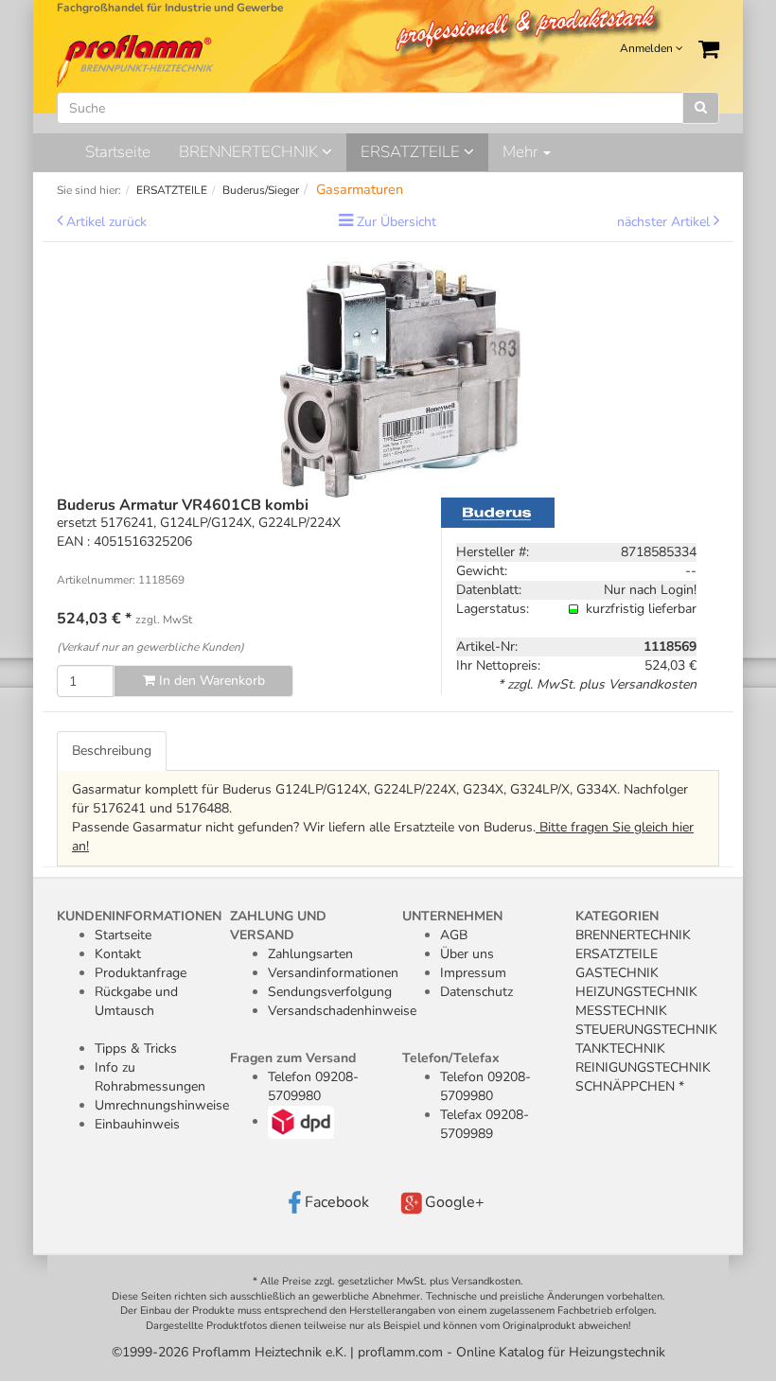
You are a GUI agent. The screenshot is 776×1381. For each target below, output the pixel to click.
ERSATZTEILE (412, 152)
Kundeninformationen (139, 916)
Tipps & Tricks (136, 1049)
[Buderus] (498, 511)
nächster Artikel (665, 222)
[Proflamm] (137, 60)
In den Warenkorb (210, 681)
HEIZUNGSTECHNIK (636, 992)
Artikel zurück (106, 222)
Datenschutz (476, 992)
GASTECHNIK (617, 973)
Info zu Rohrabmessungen (150, 1076)
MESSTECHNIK (621, 1011)
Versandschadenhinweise (342, 1011)
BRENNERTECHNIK (250, 152)
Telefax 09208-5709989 (484, 1124)
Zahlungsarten (310, 954)
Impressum (473, 973)
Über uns (467, 954)
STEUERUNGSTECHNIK (646, 1030)
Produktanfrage (140, 973)
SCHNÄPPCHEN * (629, 1086)
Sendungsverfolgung (330, 992)
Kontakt (118, 954)
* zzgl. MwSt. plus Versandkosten (597, 684)
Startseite (117, 152)
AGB (453, 935)
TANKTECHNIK (620, 1049)
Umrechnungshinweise (162, 1105)
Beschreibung (111, 751)
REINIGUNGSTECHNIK (643, 1067)
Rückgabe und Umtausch (136, 1001)
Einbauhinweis (137, 1124)
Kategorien (617, 916)
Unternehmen (452, 916)
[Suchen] (700, 108)
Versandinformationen (333, 973)
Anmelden (648, 48)
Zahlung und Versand (278, 925)
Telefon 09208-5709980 (313, 1086)
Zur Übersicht (396, 222)
